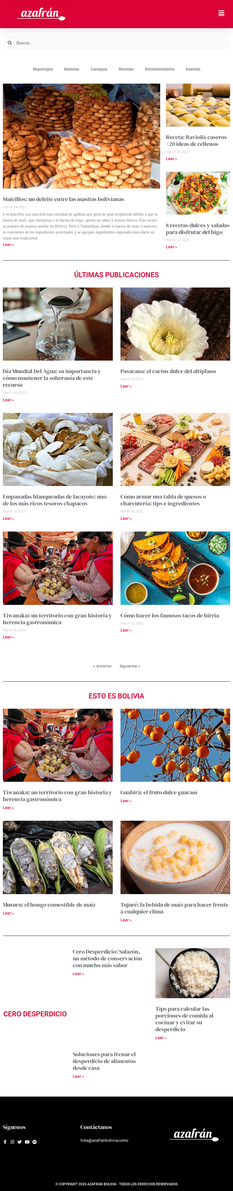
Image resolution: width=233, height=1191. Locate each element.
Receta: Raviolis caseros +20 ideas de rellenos (196, 140)
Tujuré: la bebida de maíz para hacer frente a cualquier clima (174, 908)
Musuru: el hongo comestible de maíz (49, 905)
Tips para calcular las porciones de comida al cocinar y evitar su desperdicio (184, 1019)
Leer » (8, 244)
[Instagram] (12, 1142)
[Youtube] (27, 1142)
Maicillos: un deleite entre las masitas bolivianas (63, 199)
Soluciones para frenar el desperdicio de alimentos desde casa (104, 1061)
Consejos (99, 69)
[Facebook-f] (5, 1142)
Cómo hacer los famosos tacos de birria (169, 615)
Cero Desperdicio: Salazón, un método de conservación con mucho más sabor (107, 958)
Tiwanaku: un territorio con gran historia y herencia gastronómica (57, 618)
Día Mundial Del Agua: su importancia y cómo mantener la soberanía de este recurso (52, 378)
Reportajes (43, 69)
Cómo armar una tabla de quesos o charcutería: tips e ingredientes (163, 500)
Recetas (126, 69)
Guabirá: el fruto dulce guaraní (158, 792)
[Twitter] (20, 1142)
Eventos (193, 69)
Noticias (71, 69)
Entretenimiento (159, 69)
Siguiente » (130, 665)
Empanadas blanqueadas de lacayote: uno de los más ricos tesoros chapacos (55, 500)
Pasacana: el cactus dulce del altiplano (168, 371)
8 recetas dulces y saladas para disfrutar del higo (198, 228)
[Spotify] (34, 1142)
